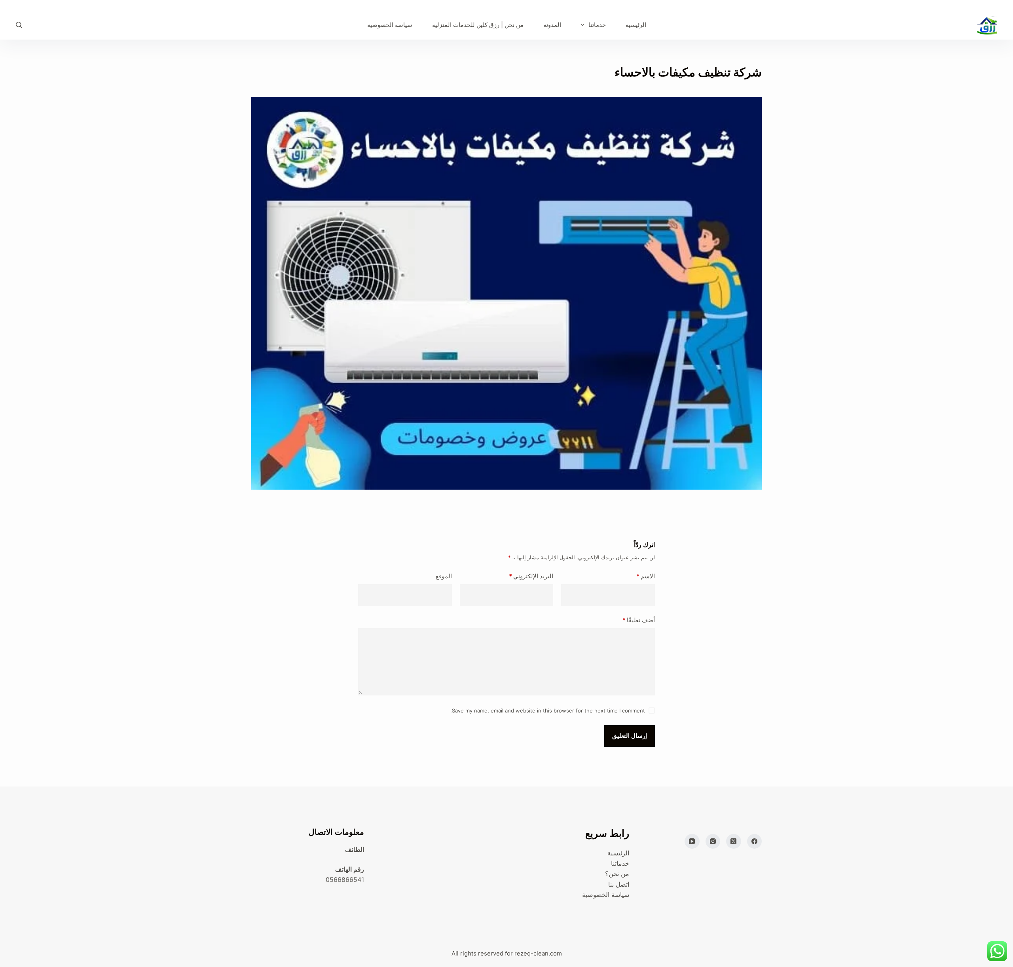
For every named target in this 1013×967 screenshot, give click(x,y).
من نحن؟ (617, 874)
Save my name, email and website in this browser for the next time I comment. (547, 710)
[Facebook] (754, 841)
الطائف (354, 849)
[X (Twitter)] (733, 841)
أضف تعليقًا (638, 620)
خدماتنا (597, 24)
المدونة (552, 24)
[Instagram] (713, 841)
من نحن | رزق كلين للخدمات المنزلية (478, 24)
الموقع (444, 576)
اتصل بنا (618, 884)
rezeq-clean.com (538, 953)
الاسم (645, 576)
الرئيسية (636, 24)
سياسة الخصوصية (389, 24)
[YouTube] (692, 841)
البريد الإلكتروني (531, 576)
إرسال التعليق (629, 735)
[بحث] (19, 25)
